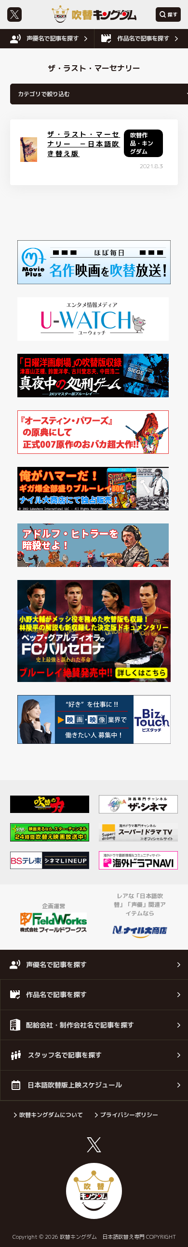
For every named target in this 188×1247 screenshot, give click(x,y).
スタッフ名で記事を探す (64, 1054)
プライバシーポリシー (129, 1115)
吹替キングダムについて (51, 1115)
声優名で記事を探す (53, 38)
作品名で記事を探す (143, 38)
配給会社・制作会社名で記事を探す (80, 1025)
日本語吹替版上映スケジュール (74, 1084)
